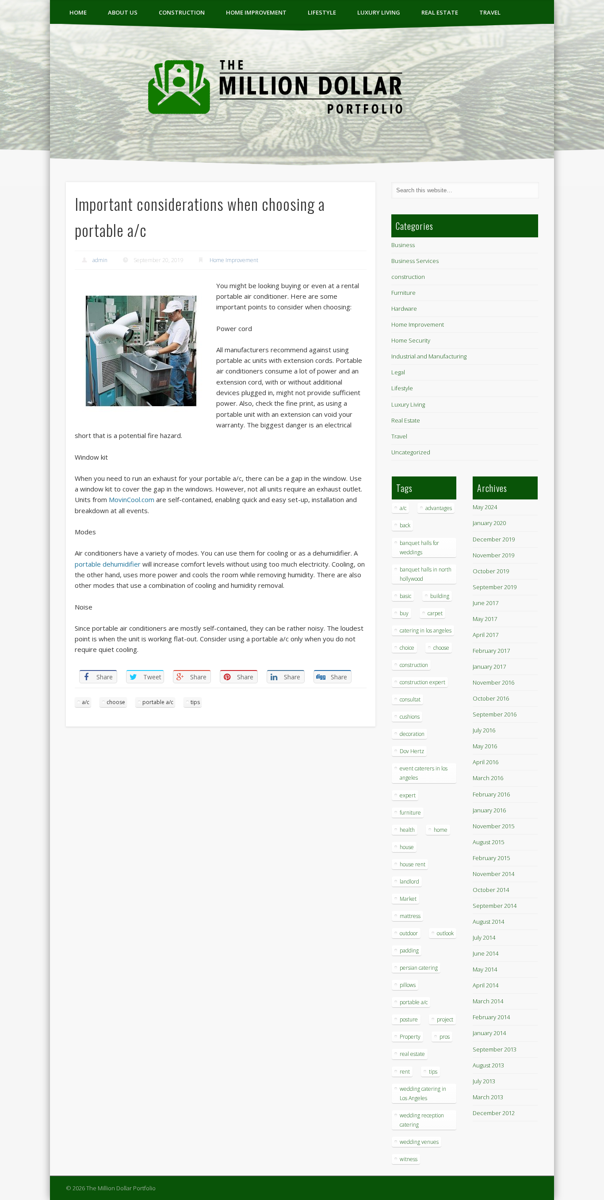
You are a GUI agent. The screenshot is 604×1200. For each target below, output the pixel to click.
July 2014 (484, 937)
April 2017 (485, 635)
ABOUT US (123, 12)
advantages (438, 508)
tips (195, 702)
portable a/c (157, 702)
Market (408, 899)
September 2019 (494, 587)
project (445, 1019)
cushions (410, 716)
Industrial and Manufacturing (428, 356)
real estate (412, 1054)
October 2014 (491, 890)
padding (409, 950)
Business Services (415, 261)
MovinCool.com (131, 499)
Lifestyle (322, 12)
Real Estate (439, 12)
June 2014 (485, 953)
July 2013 (484, 1081)
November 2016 (493, 682)
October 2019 (491, 571)
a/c (85, 702)
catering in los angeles (425, 630)
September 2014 (494, 906)
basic (405, 596)
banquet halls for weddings (419, 547)
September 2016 (494, 714)
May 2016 (485, 746)
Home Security (410, 340)
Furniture (403, 293)
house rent (412, 864)
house (407, 847)
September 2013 (494, 1049)
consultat (410, 699)
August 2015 (488, 842)
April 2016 (485, 762)
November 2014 (493, 874)
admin (99, 260)
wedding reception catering (422, 1120)
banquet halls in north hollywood (425, 574)
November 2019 (493, 555)
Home (78, 12)
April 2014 (485, 985)
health (407, 830)
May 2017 (485, 619)
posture (409, 1019)
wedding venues (419, 1142)
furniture (410, 812)
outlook (445, 933)
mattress (410, 916)
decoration (412, 734)
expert (408, 795)
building (439, 596)
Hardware (404, 308)
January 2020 (489, 523)
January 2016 (489, 810)
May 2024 (485, 507)
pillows (408, 985)
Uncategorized (410, 452)
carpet (435, 613)
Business (403, 245)
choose (116, 702)
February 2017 (491, 651)
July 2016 (484, 730)
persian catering (419, 967)
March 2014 (488, 1001)
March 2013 (488, 1097)
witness (408, 1159)
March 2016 (488, 778)
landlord (409, 881)
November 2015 (493, 826)
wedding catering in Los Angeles (423, 1093)
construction (182, 12)
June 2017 (485, 603)
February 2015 (491, 858)
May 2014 (485, 969)
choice (407, 647)
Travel (490, 12)
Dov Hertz (412, 751)
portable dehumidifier (108, 564)
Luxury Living (378, 12)
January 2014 (489, 1033)
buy (404, 613)
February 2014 (491, 1017)
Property (410, 1036)
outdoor (409, 933)
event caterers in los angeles (423, 773)
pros (445, 1036)
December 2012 (494, 1113)
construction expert (422, 682)
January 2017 (489, 666)
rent (405, 1071)
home (440, 830)
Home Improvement (256, 12)
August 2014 (488, 922)
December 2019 (494, 539)
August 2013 (488, 1065)
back (405, 525)
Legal (398, 372)
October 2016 (491, 698)
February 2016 (491, 794)
